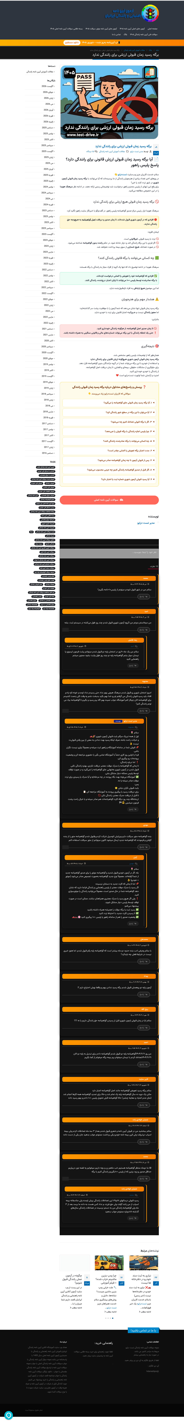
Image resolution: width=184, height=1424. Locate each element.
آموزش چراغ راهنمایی (47, 495)
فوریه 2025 (48, 175)
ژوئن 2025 (48, 157)
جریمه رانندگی (50, 536)
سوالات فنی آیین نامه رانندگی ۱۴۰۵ (143, 34)
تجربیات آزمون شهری (48, 524)
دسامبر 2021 (47, 329)
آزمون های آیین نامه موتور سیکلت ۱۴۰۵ (101, 28)
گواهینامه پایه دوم (48, 609)
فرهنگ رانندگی (50, 584)
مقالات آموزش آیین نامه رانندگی (112, 151)
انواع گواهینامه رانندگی (47, 499)
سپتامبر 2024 (47, 193)
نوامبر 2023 (48, 216)
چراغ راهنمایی (32, 601)
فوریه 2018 (48, 417)
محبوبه (131, 727)
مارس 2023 (48, 252)
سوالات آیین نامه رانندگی (46, 556)
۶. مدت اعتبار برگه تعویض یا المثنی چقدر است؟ (130, 451)
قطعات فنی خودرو (48, 588)
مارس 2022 (48, 317)
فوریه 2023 (48, 258)
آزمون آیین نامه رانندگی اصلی (45, 467)
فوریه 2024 (48, 204)
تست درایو (111, 1308)
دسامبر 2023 (47, 210)
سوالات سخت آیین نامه (47, 568)
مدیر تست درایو (136, 151)
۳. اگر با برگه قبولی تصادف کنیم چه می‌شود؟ (131, 422)
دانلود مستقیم (72, 42)
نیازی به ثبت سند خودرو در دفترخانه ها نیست (141, 1279)
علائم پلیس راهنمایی (48, 576)
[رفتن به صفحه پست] (144, 1263)
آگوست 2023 (47, 234)
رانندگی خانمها (50, 544)
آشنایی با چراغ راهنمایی (47, 475)
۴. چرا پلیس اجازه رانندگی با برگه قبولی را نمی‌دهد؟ (128, 431)
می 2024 (49, 198)
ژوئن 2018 (48, 400)
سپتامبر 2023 (47, 228)
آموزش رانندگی (50, 483)
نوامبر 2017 (48, 429)
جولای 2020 (48, 358)
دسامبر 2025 (47, 127)
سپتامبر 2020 (47, 346)
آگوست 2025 (47, 151)
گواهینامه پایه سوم (34, 609)
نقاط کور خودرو (49, 596)
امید (132, 646)
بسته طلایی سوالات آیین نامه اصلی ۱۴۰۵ (66, 28)
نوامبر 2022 (48, 275)
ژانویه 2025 (48, 181)
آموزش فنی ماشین (48, 487)
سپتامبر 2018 (47, 394)
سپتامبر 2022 (47, 287)
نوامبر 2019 (48, 364)
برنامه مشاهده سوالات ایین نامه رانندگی (42, 512)
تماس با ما (116, 34)
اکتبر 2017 (48, 435)
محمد (131, 1195)
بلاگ (125, 34)
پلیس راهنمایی (36, 596)
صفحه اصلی (152, 28)
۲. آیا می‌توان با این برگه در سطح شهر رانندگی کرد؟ (129, 412)
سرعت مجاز (39, 544)
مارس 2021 (48, 335)
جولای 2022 (48, 299)
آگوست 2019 (47, 376)
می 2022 (49, 311)
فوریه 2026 (48, 116)
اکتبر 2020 (48, 340)
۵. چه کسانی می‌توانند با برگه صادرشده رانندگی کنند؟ (127, 441)
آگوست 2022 (47, 293)
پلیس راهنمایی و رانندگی (47, 601)
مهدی (132, 863)
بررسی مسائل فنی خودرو (47, 508)
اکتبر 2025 (48, 139)
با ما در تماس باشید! (143, 1330)
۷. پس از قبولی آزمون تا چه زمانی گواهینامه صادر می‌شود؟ (125, 460)
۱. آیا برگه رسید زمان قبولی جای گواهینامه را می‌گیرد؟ (128, 403)
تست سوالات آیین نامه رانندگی (45, 532)
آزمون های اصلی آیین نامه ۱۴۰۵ (132, 28)
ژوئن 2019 (48, 388)
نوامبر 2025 (48, 133)
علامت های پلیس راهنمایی (46, 580)
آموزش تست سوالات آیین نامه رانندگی (43, 479)
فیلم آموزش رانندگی (36, 584)
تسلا (31, 532)
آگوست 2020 (47, 352)
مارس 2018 (48, 411)
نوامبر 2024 (48, 187)
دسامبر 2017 (47, 423)
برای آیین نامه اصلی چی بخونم (45, 504)
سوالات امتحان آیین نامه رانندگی (44, 564)
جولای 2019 (48, 382)
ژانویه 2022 (48, 323)
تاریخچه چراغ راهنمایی (47, 520)
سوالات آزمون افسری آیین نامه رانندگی (42, 548)
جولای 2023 (48, 240)
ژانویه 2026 (48, 122)
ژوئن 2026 (48, 98)
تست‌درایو (142, 1304)
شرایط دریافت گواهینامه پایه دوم (44, 572)
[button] (113, 1318)
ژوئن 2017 (48, 447)
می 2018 (49, 406)
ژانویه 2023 (48, 264)
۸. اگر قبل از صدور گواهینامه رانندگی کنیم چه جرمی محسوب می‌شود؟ (119, 470)
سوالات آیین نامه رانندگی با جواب (44, 560)
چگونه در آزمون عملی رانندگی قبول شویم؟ (72, 1279)
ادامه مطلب (145, 1312)
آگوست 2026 (47, 86)
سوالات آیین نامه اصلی (106, 500)
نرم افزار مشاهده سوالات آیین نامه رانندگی (41, 592)
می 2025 (49, 163)
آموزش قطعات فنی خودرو (46, 491)
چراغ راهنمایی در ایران (47, 605)
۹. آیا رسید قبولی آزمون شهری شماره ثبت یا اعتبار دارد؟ (126, 479)
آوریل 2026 (48, 110)
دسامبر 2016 (47, 453)
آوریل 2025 (48, 169)
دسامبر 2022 (47, 269)
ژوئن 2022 (48, 305)
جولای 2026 (48, 92)
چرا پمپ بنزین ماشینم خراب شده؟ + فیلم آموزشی (106, 1279)
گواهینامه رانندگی (32, 605)
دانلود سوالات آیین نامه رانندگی (45, 540)
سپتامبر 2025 (47, 145)
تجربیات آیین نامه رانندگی (46, 528)
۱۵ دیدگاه (90, 151)
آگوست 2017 (47, 441)
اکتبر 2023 (48, 222)
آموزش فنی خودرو (36, 483)
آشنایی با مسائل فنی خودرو (46, 471)
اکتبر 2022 (48, 281)
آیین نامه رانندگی (33, 495)
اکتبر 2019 (48, 370)
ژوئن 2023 (48, 246)
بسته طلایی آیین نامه (48, 516)
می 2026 (49, 104)
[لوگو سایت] (132, 13)
